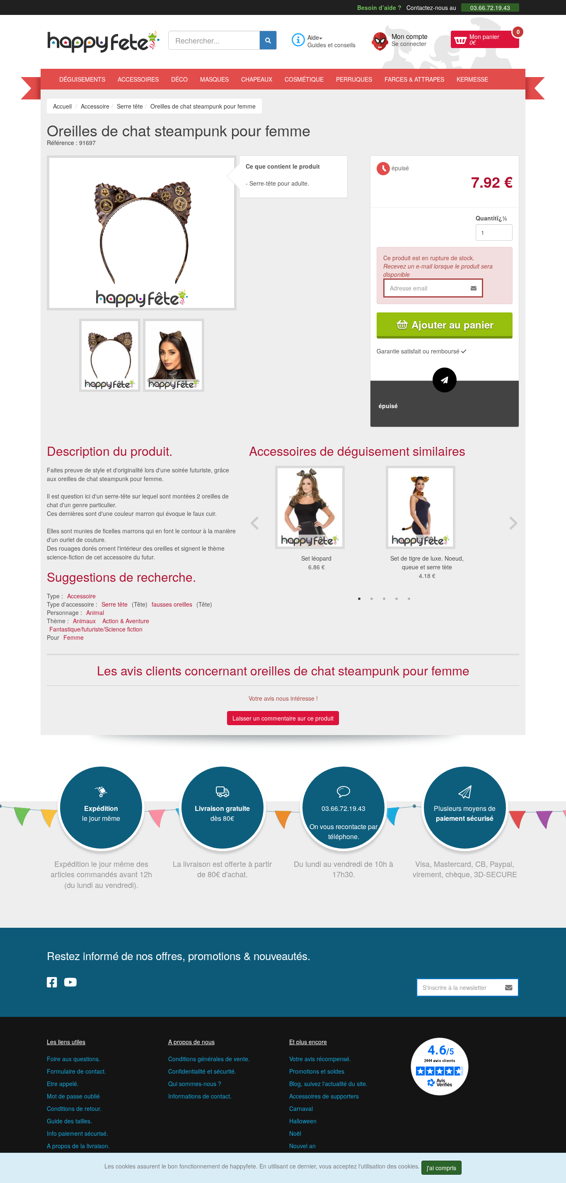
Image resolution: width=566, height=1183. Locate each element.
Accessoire (81, 596)
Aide (313, 37)
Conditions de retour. (74, 1108)
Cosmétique (304, 79)
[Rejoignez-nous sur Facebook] (52, 982)
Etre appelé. (63, 1083)
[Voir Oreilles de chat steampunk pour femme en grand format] (142, 231)
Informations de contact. (200, 1096)
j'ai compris (441, 1168)
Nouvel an (302, 1146)
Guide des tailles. (69, 1121)
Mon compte (410, 38)
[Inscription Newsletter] (509, 987)
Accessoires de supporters (324, 1096)
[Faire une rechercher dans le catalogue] (268, 40)
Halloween (303, 1121)
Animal (95, 612)
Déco (179, 79)
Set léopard (316, 558)
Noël (295, 1133)
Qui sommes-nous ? (194, 1083)
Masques (214, 79)
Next (513, 522)
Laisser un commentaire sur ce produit (283, 718)
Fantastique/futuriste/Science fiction (96, 629)
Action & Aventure (125, 621)
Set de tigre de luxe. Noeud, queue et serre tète (427, 562)
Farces (414, 79)
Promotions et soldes (316, 1071)
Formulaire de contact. (76, 1071)
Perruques (354, 79)
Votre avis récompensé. (320, 1059)
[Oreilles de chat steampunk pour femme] (109, 355)
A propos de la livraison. (78, 1146)
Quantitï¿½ (491, 218)
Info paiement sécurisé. (77, 1133)
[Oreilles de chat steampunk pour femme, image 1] (173, 355)
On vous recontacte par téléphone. (343, 831)
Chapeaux (256, 79)
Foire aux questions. (73, 1059)
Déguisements (82, 79)
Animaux (84, 621)
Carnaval (301, 1108)
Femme (73, 637)
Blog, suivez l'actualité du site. (328, 1083)
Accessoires (138, 79)
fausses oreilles (172, 604)
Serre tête (115, 604)
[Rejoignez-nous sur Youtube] (70, 982)
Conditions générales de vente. (209, 1059)
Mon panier (494, 38)
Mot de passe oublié (73, 1096)
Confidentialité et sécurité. (202, 1071)
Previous (255, 522)
